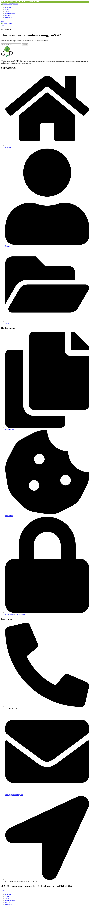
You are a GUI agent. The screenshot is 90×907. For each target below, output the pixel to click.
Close (3, 890)
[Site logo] (9, 4)
